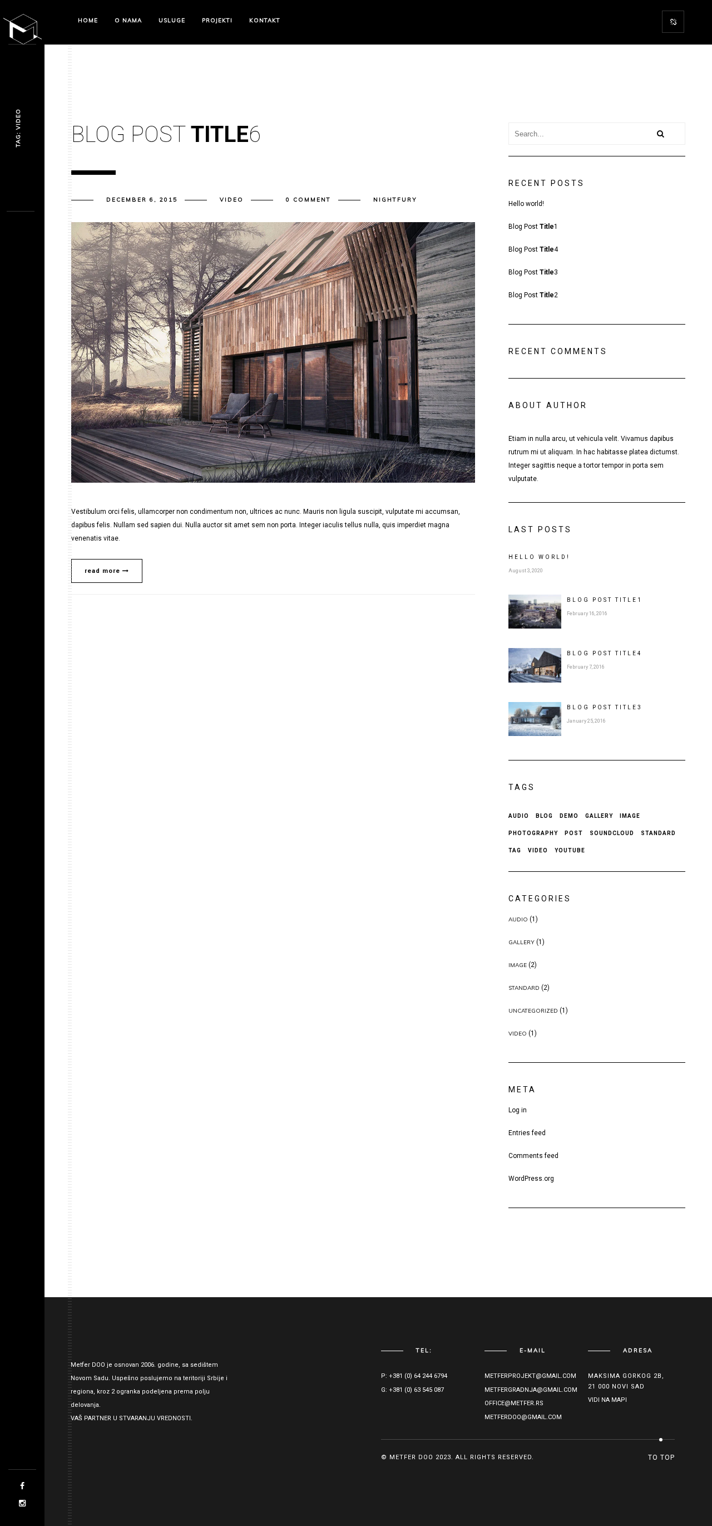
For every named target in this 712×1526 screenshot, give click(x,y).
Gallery (599, 816)
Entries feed (527, 1133)
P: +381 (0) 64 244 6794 (414, 1376)
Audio (518, 816)
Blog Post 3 (533, 272)
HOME (88, 20)
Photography (533, 833)
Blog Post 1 (533, 226)
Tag (514, 850)
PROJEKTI (217, 20)
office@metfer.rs (513, 1403)
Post (574, 833)
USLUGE (172, 20)
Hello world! (526, 204)
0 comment (308, 199)
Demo (569, 816)
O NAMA (128, 20)
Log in (517, 1110)
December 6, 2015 (141, 199)
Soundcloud (612, 833)
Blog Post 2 (533, 295)
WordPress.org (531, 1178)
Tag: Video (18, 128)
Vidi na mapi (607, 1400)
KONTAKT (264, 20)
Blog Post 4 (533, 249)
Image (630, 816)
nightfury (395, 199)
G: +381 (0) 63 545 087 (412, 1389)
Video (232, 199)
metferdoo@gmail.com (523, 1417)
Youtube (570, 850)
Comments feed (533, 1156)
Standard (658, 833)
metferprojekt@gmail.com (530, 1376)
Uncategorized (533, 1010)
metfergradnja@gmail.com (530, 1389)
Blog (544, 816)
